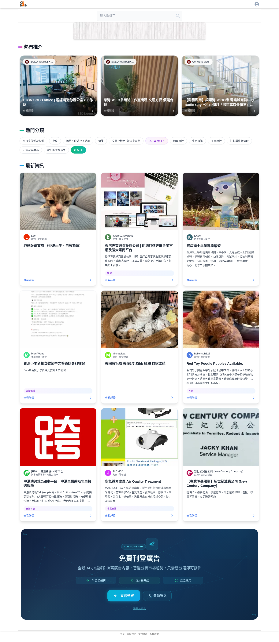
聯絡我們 (131, 634)
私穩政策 (154, 634)
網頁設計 (178, 140)
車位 (55, 140)
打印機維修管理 (239, 140)
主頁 (122, 634)
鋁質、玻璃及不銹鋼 (78, 140)
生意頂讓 (197, 140)
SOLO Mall (157, 140)
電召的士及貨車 (56, 149)
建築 (101, 140)
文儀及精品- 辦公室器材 (126, 140)
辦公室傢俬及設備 (33, 140)
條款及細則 (139, 608)
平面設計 (216, 140)
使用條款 (142, 634)
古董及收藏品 (31, 149)
